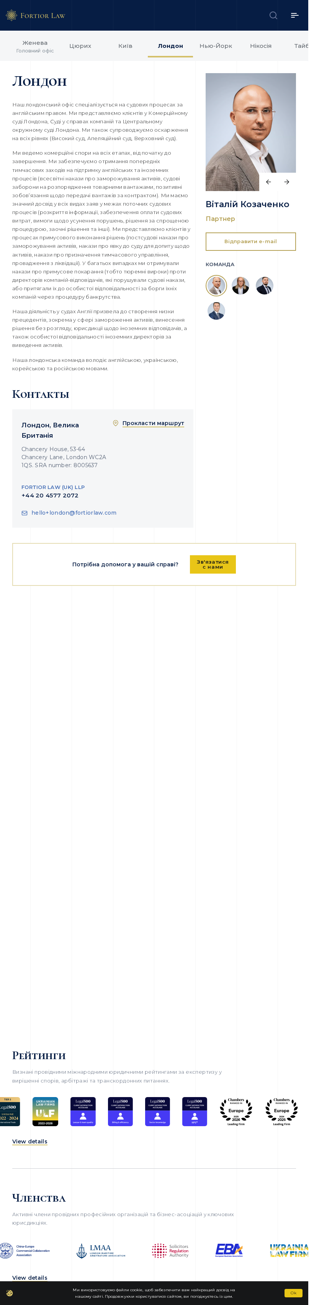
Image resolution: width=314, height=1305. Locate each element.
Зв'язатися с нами (213, 564)
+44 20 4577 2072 (50, 495)
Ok (293, 1292)
